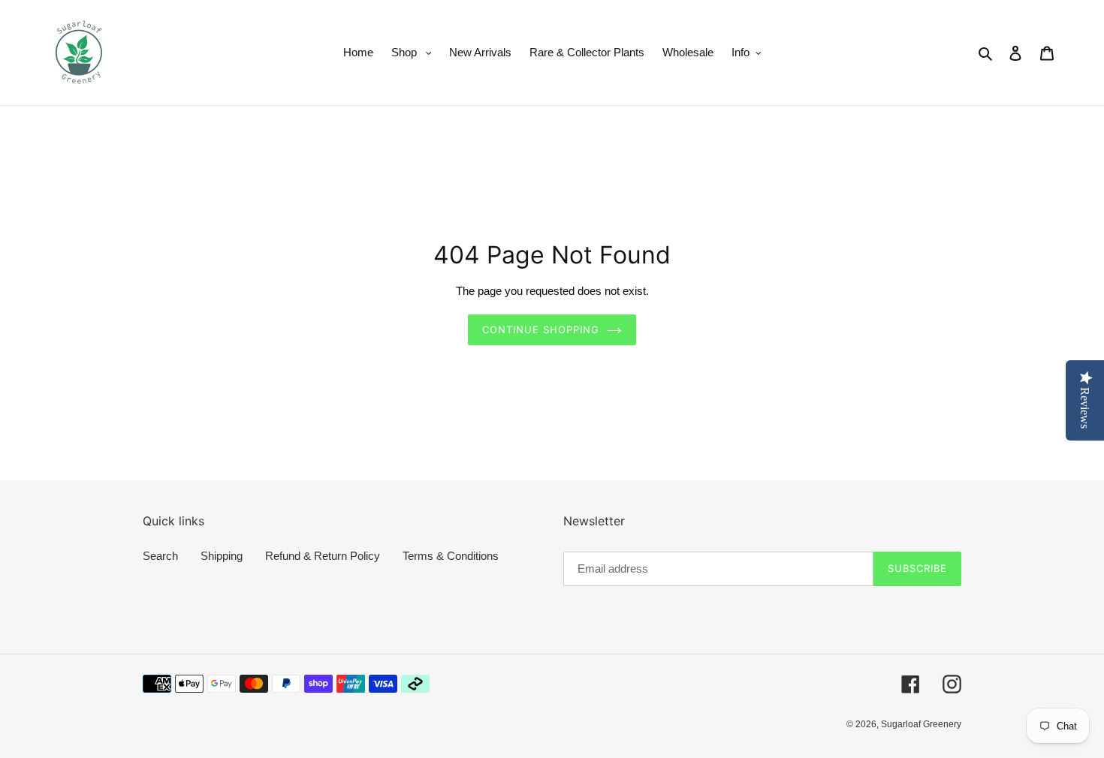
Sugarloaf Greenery (921, 724)
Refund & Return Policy (322, 555)
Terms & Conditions (451, 555)
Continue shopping (541, 329)
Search (160, 555)
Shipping (222, 555)
